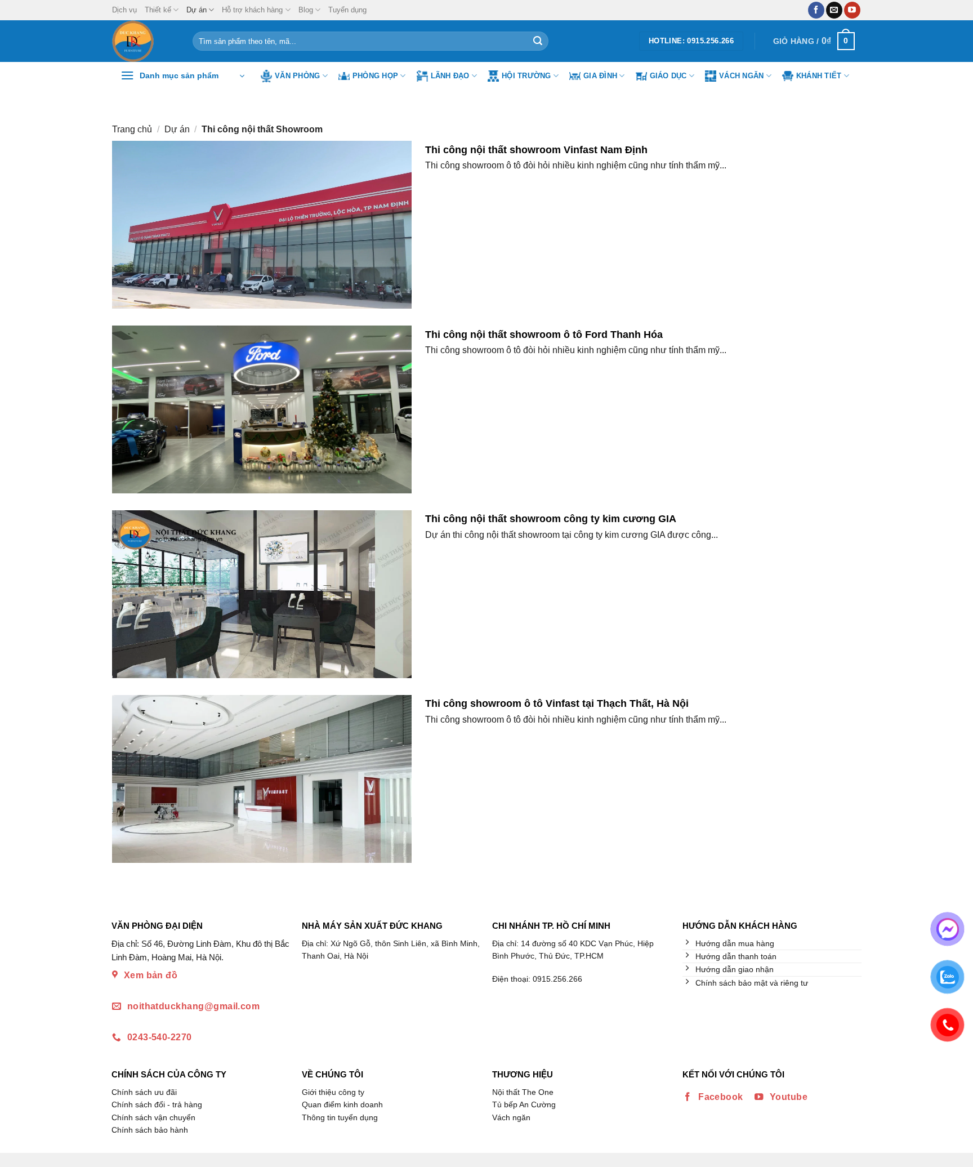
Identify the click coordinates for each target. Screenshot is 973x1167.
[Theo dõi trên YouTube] (852, 10)
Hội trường (526, 76)
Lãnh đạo (450, 76)
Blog (305, 10)
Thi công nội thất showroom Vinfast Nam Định (536, 149)
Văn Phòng (297, 76)
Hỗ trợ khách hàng (252, 10)
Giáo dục (668, 76)
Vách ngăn (741, 76)
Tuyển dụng (347, 10)
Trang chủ (132, 129)
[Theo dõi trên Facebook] (816, 10)
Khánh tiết (819, 76)
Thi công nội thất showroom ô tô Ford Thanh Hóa (544, 334)
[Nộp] (537, 41)
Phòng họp (375, 76)
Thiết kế (158, 10)
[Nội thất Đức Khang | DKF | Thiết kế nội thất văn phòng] (144, 41)
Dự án (196, 10)
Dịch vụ (124, 10)
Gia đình (600, 76)
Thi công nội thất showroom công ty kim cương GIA (550, 518)
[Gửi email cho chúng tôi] (834, 10)
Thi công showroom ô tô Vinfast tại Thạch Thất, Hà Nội (557, 703)
